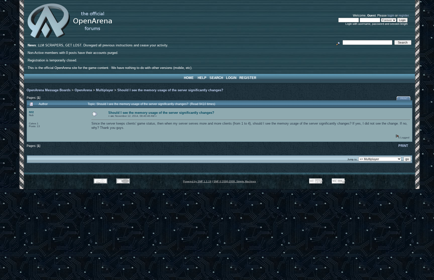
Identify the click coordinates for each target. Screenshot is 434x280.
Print (404, 98)
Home (189, 78)
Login (231, 78)
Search (216, 78)
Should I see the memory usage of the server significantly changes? (170, 90)
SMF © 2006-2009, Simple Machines (234, 181)
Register (247, 78)
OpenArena (83, 90)
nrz (31, 112)
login (391, 15)
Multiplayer (104, 90)
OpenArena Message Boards (49, 90)
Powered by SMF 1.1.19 (197, 181)
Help (202, 78)
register (404, 15)
